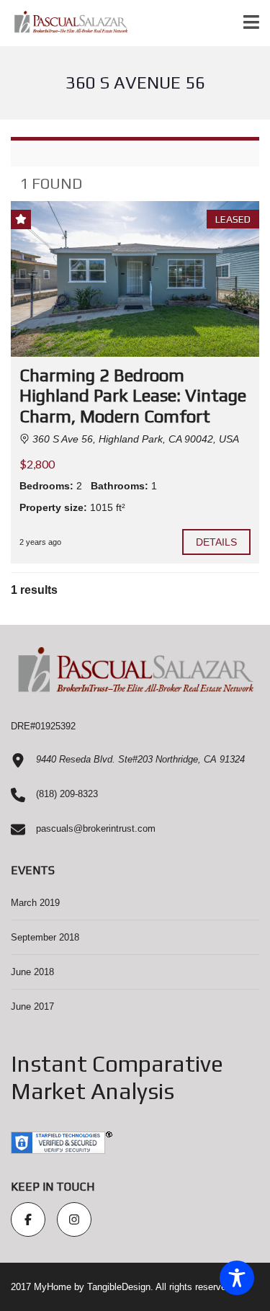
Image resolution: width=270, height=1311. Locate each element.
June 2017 (32, 1006)
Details (217, 542)
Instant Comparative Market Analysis (117, 1077)
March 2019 (35, 902)
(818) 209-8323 (67, 793)
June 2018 (32, 971)
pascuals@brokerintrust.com (96, 828)
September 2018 (45, 937)
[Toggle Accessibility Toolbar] (237, 1278)
